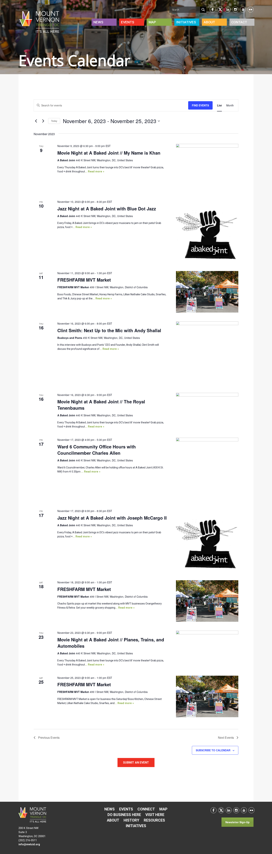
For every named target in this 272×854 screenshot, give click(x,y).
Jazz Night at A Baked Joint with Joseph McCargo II (112, 518)
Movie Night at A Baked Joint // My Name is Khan (108, 153)
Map (152, 22)
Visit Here (154, 815)
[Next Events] (43, 121)
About (209, 22)
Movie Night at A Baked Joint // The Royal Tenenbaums (101, 404)
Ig (235, 9)
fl (250, 9)
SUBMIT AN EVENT (136, 762)
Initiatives (136, 826)
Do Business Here (124, 815)
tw (220, 9)
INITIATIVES (186, 22)
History (131, 820)
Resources (154, 820)
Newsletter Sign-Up (237, 822)
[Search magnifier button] (203, 9)
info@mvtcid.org (29, 844)
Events (127, 22)
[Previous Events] (36, 121)
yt (243, 9)
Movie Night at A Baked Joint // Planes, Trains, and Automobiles (110, 642)
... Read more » (94, 171)
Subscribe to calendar (213, 750)
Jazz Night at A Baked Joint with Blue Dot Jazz (106, 208)
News (98, 22)
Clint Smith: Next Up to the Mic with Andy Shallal (109, 330)
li (228, 9)
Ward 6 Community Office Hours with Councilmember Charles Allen (96, 449)
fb (212, 9)
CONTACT (239, 22)
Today (54, 120)
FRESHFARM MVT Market (84, 280)
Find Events (200, 105)
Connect (146, 809)
